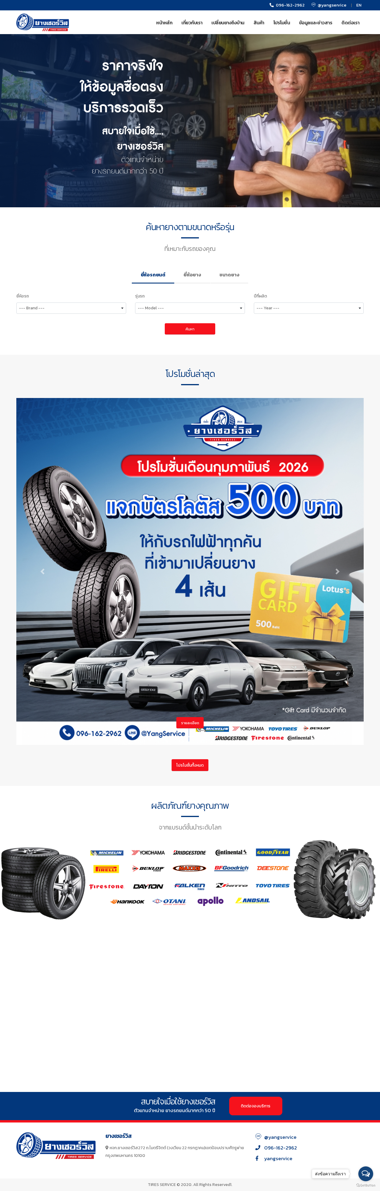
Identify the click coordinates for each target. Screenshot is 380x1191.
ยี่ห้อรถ (22, 296)
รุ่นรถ (140, 296)
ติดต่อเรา (350, 22)
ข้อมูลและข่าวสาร (315, 22)
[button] (42, 571)
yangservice (278, 1158)
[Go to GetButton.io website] (365, 1185)
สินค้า (259, 22)
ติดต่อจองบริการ (255, 1106)
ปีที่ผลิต (260, 296)
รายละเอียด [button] (190, 723)
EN (358, 5)
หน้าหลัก (164, 22)
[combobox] (71, 308)
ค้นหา (190, 329)
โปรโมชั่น (281, 22)
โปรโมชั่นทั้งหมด (190, 765)
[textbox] (71, 308)
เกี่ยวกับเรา (191, 22)
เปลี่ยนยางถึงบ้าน (227, 22)
